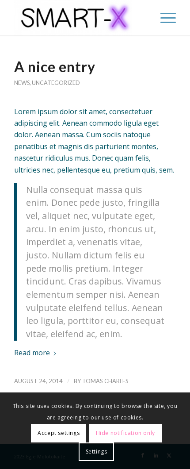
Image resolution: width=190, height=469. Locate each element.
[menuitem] (164, 17)
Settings (96, 451)
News (22, 82)
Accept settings (59, 433)
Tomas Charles (105, 380)
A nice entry (54, 66)
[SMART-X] (78, 17)
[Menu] (164, 17)
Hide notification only (125, 433)
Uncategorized (56, 82)
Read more (32, 353)
